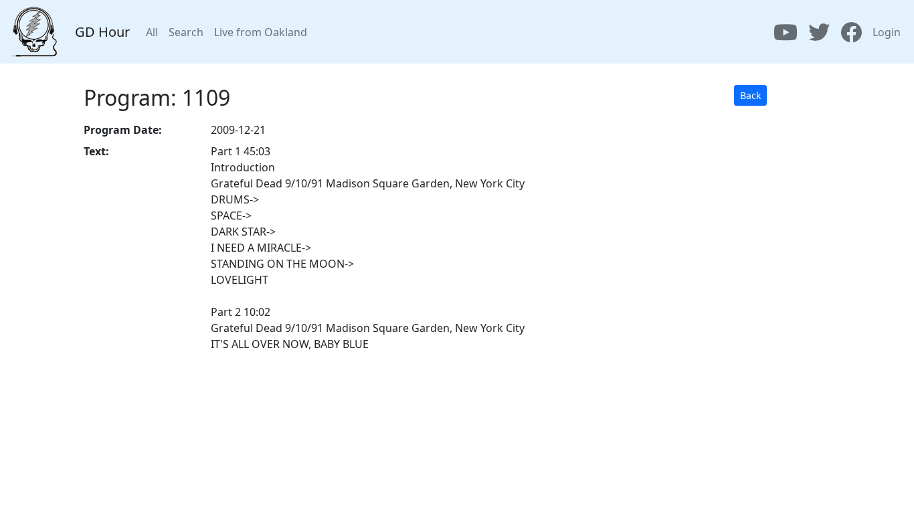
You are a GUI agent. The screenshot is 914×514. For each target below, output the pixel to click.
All (152, 32)
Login (887, 32)
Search (186, 32)
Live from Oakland (260, 32)
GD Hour (102, 32)
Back (750, 95)
